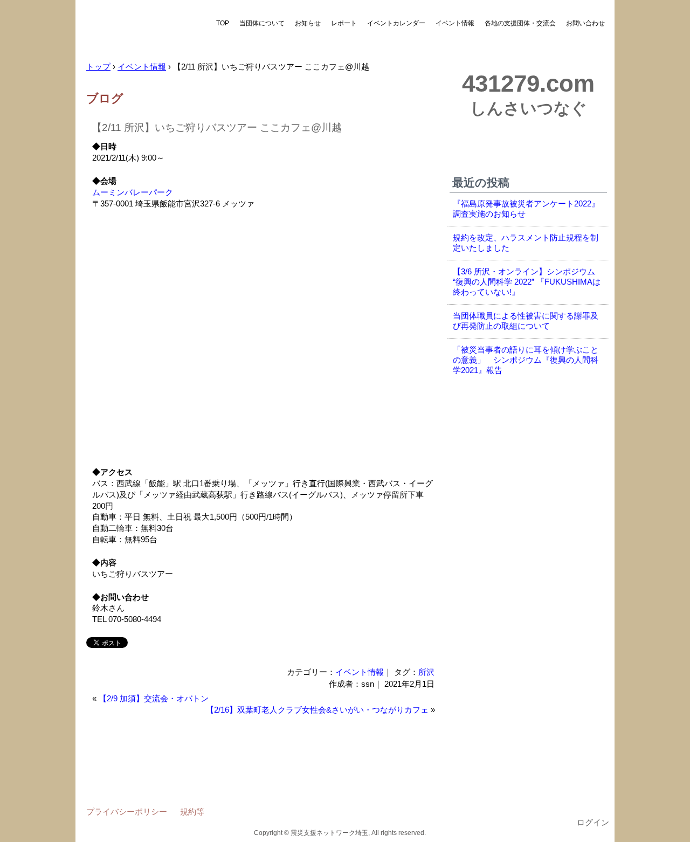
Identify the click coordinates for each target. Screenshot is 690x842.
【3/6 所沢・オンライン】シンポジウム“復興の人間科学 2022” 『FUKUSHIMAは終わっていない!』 (527, 281)
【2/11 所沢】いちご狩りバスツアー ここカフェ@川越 (217, 127)
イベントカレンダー (396, 23)
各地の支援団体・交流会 (520, 23)
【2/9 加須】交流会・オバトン (154, 698)
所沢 (426, 672)
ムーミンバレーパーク (132, 192)
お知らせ (308, 23)
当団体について (262, 23)
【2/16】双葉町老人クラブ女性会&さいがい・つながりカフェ (317, 710)
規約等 (192, 811)
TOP (222, 23)
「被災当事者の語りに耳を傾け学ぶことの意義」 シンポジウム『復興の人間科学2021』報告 (525, 360)
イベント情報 (455, 23)
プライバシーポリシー (126, 811)
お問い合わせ (585, 23)
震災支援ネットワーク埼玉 (142, 31)
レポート (344, 23)
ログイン (593, 822)
